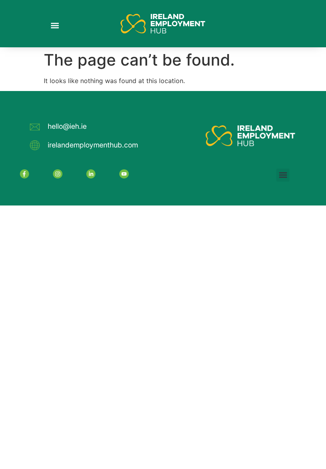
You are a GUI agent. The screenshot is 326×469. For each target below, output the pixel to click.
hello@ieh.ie (67, 126)
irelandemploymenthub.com (93, 145)
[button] (54, 25)
